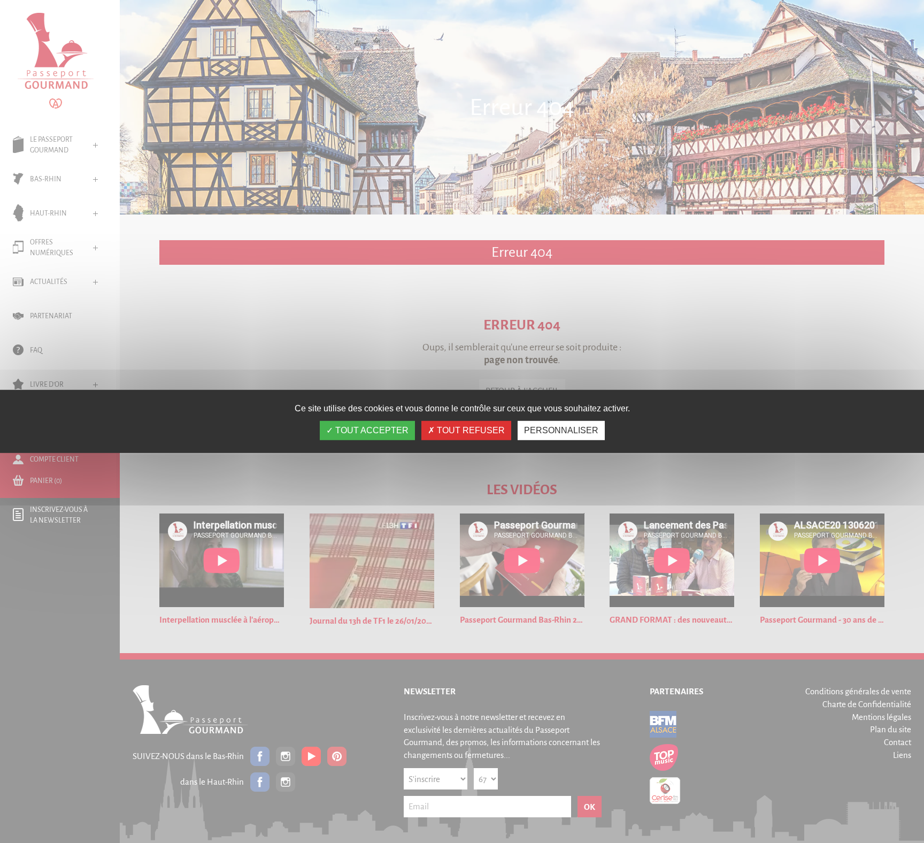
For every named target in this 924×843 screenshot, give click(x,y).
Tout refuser (470, 430)
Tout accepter (371, 430)
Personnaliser (561, 430)
